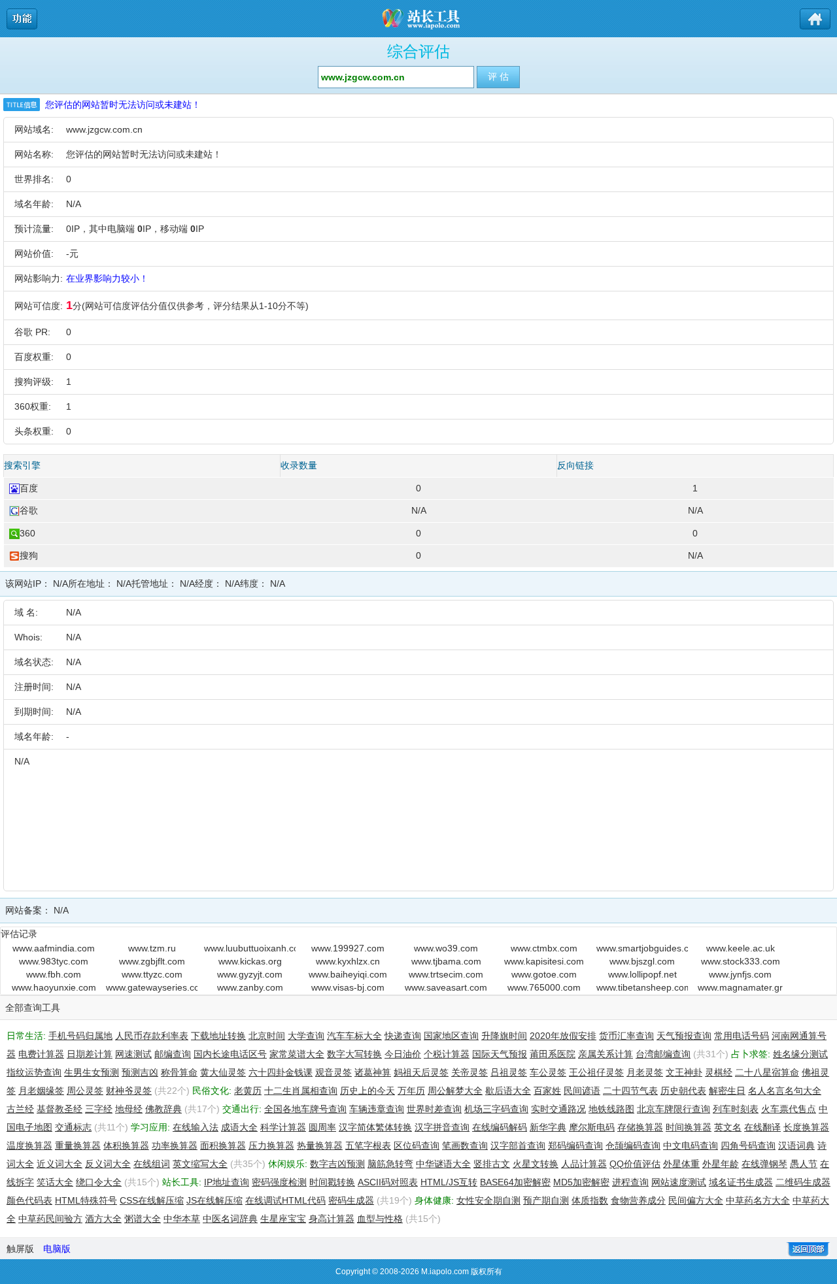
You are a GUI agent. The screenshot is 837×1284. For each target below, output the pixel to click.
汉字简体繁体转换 (375, 1127)
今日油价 (402, 1054)
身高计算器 (331, 1218)
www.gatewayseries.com (151, 987)
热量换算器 (320, 1145)
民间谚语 (582, 1090)
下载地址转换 (218, 1035)
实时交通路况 (558, 1109)
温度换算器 (29, 1145)
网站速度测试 (678, 1182)
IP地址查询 (226, 1182)
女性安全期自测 (488, 1200)
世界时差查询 (434, 1109)
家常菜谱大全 (296, 1054)
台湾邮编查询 (663, 1054)
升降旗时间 (504, 1035)
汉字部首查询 (517, 1145)
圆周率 (322, 1127)
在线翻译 (762, 1127)
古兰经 (20, 1109)
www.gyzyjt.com (249, 974)
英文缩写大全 (200, 1164)
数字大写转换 (354, 1054)
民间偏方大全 (695, 1200)
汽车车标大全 (354, 1035)
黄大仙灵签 (223, 1072)
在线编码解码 (499, 1127)
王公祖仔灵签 (596, 1072)
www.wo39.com (446, 948)
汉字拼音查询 (442, 1127)
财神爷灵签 (129, 1090)
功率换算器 (174, 1145)
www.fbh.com (53, 974)
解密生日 (727, 1090)
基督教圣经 (59, 1109)
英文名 (728, 1127)
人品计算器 (584, 1164)
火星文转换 (535, 1164)
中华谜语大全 (443, 1164)
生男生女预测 (91, 1072)
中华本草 (181, 1218)
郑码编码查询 (575, 1145)
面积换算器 (223, 1145)
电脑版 (57, 1248)
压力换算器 (271, 1145)
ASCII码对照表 (388, 1182)
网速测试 (133, 1054)
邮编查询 (172, 1054)
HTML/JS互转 (448, 1182)
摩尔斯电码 (592, 1127)
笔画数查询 (465, 1145)
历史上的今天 (367, 1090)
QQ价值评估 (634, 1164)
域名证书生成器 (741, 1182)
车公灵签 (548, 1072)
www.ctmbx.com (544, 948)
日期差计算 (89, 1054)
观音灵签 (333, 1072)
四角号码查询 (748, 1145)
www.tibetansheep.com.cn (642, 987)
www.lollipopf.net (642, 974)
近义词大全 (59, 1164)
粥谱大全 (142, 1218)
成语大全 (239, 1127)
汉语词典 (796, 1145)
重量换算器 (78, 1145)
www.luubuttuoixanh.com (250, 948)
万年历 (411, 1090)
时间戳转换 (332, 1182)
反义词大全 (108, 1164)
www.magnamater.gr (740, 987)
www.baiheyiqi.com (348, 974)
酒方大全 (103, 1218)
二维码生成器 (803, 1182)
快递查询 (402, 1035)
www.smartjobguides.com (642, 948)
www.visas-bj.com (347, 987)
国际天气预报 (499, 1054)
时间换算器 (688, 1127)
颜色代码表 (29, 1200)
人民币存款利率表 (151, 1035)
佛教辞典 (163, 1109)
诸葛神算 (372, 1072)
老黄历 (248, 1090)
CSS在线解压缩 (152, 1200)
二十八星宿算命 (767, 1072)
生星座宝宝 (283, 1218)
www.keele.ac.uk (740, 948)
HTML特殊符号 (86, 1200)
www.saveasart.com (446, 987)
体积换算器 (126, 1145)
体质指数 (590, 1200)
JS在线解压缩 (214, 1200)
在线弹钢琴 (764, 1164)
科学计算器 (283, 1127)
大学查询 (306, 1035)
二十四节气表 (630, 1090)
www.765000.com (544, 987)
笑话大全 (55, 1182)
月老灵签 (644, 1072)
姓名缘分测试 (800, 1054)
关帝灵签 (469, 1072)
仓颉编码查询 (633, 1145)
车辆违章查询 (376, 1109)
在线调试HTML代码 (285, 1200)
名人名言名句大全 (784, 1090)
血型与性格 (380, 1218)
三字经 (98, 1109)
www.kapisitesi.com (544, 961)
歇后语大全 (508, 1090)
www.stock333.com (740, 961)
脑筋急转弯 (390, 1164)
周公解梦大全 (455, 1090)
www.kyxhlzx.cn (348, 961)
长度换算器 (806, 1127)
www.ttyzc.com (152, 974)
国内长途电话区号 (230, 1054)
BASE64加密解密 (515, 1182)
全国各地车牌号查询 (305, 1109)
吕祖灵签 (508, 1072)
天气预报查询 (684, 1035)
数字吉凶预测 (337, 1164)
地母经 (129, 1109)
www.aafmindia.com (53, 948)
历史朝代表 (683, 1090)
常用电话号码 (741, 1035)
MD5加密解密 (581, 1182)
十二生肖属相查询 (300, 1090)
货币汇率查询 (626, 1035)
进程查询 (630, 1182)
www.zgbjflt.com (152, 961)
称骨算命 (179, 1072)
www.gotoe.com (544, 974)
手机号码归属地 (80, 1035)
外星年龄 (720, 1164)
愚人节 (803, 1164)
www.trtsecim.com (446, 974)
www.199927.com (347, 948)
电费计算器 (41, 1054)
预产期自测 (546, 1200)
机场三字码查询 (496, 1109)
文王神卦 (684, 1072)
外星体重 (681, 1164)
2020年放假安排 (563, 1035)
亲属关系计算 (605, 1054)
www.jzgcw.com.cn (104, 129)
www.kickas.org (250, 961)
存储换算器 (640, 1127)
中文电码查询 (690, 1145)
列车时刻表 (736, 1109)
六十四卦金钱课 (280, 1072)
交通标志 (73, 1127)
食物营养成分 (638, 1200)
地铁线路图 (611, 1109)
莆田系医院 (552, 1054)
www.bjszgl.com (642, 961)
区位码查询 (416, 1145)
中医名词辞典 (230, 1218)
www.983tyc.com (53, 961)
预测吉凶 (140, 1072)
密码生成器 (351, 1200)
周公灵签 (85, 1090)
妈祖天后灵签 (421, 1072)
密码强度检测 (279, 1182)
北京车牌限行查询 (673, 1109)
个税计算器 (447, 1054)
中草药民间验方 (50, 1218)
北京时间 (266, 1035)
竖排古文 (491, 1164)
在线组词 (151, 1164)
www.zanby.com (250, 987)
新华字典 (548, 1127)
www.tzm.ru (152, 948)
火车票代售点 (788, 1109)
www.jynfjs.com (740, 974)
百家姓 (547, 1090)
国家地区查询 (451, 1035)
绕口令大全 (99, 1182)
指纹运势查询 (34, 1072)
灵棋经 (718, 1072)
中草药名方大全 (758, 1200)
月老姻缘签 (41, 1090)
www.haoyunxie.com (54, 987)
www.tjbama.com (446, 961)
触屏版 (20, 1248)
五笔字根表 (368, 1145)
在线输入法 (195, 1127)
